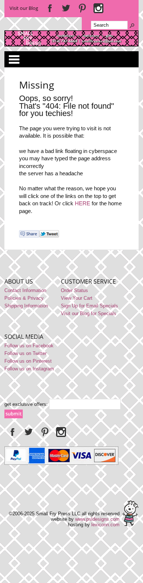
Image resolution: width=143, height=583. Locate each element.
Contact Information (25, 290)
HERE (82, 203)
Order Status (74, 290)
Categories (14, 59)
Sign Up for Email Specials (89, 306)
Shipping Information (26, 306)
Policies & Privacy (24, 298)
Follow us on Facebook (29, 345)
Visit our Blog (24, 8)
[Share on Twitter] (49, 236)
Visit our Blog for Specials (88, 313)
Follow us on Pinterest (28, 361)
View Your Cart (76, 298)
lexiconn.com (105, 524)
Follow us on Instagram (29, 368)
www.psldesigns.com (97, 519)
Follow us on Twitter (25, 353)
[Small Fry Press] (71, 45)
